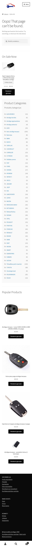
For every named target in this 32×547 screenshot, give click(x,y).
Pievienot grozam (8, 92)
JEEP (8, 187)
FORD (8, 166)
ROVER (9, 236)
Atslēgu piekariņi (12, 124)
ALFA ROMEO (10, 114)
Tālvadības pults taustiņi (14, 264)
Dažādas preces (11, 159)
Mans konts (5, 506)
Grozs (4, 503)
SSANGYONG (10, 253)
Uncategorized (11, 271)
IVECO (8, 180)
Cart (24, 542)
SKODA (9, 246)
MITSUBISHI (10, 208)
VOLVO (9, 278)
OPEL (8, 219)
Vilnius (4, 516)
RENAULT (9, 233)
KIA (8, 191)
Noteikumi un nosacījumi (9, 489)
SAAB (8, 239)
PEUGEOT (10, 222)
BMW (8, 138)
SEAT (8, 243)
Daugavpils (5, 520)
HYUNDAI (9, 173)
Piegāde (4, 482)
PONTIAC (9, 226)
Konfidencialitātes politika (10, 491)
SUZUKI (9, 260)
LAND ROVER (10, 194)
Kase (3, 501)
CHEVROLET (10, 149)
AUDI (8, 128)
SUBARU (9, 257)
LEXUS (8, 198)
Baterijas (9, 135)
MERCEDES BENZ (12, 205)
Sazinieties (5, 484)
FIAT (8, 163)
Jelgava (4, 518)
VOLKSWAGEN (11, 274)
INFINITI (9, 177)
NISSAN (9, 215)
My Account (5, 544)
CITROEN (9, 156)
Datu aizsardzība (7, 486)
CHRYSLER (10, 152)
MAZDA (9, 201)
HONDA (9, 170)
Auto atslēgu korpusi (13, 131)
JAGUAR (9, 184)
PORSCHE (10, 229)
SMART (9, 250)
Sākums (6, 14)
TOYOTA (9, 267)
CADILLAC (10, 145)
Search (16, 544)
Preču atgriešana (7, 479)
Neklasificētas (11, 212)
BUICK (8, 142)
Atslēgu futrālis (11, 117)
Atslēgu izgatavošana (13, 121)
